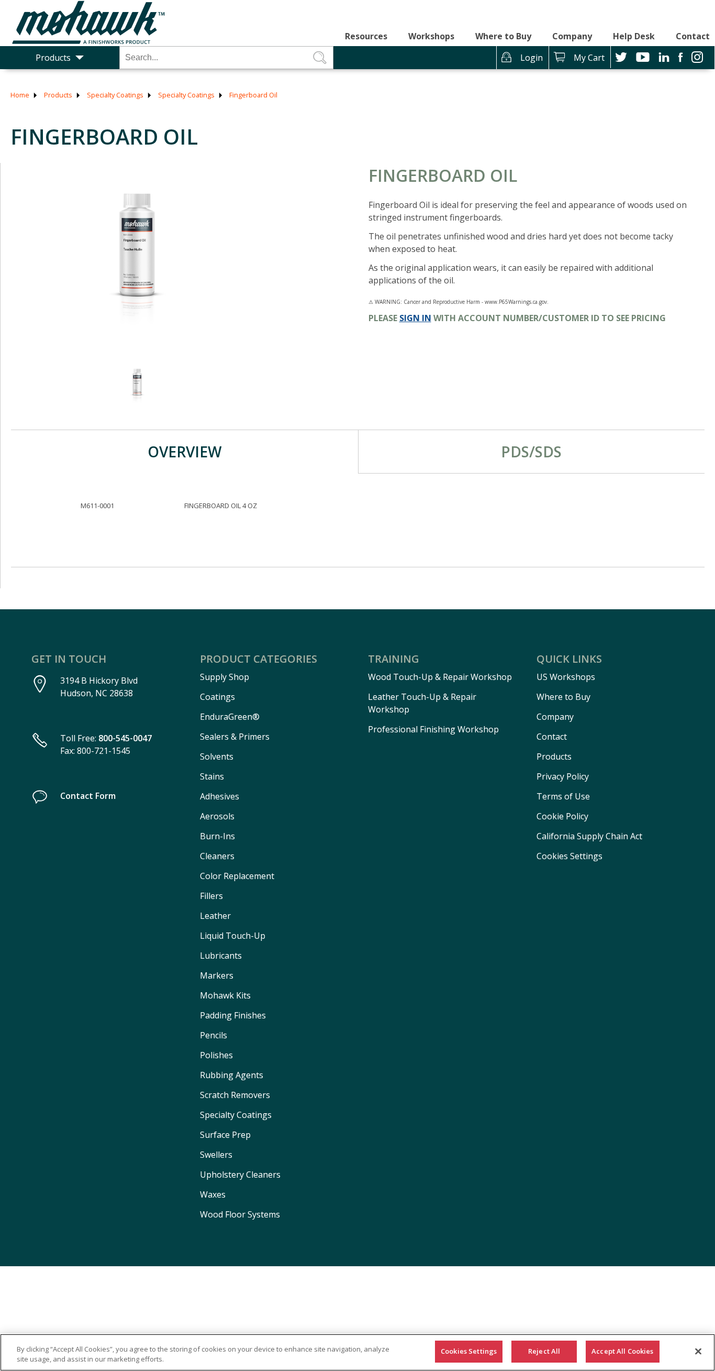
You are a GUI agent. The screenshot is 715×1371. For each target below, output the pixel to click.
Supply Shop (224, 677)
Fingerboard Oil (253, 95)
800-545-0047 (125, 738)
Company (572, 36)
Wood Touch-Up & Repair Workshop (440, 677)
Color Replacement (237, 876)
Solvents (216, 756)
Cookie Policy (562, 816)
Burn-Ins (217, 836)
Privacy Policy (563, 776)
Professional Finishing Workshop (433, 729)
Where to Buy (503, 36)
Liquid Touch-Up (232, 935)
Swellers (216, 1154)
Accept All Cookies (622, 1351)
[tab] (184, 451)
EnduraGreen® (230, 716)
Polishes (216, 1055)
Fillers (211, 896)
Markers (216, 975)
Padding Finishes (233, 1015)
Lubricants (221, 955)
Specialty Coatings (115, 95)
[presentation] (184, 451)
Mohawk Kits (225, 995)
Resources (366, 36)
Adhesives (219, 796)
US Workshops (566, 677)
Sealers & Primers (235, 736)
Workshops (431, 36)
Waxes (213, 1194)
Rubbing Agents (231, 1075)
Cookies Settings (569, 856)
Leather (215, 916)
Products (53, 57)
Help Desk (634, 36)
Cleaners (217, 856)
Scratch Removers (235, 1095)
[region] (357, 1352)
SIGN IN (415, 318)
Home (19, 95)
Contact (693, 36)
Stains (212, 776)
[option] (136, 255)
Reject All (544, 1351)
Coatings (217, 697)
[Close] (698, 1351)
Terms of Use (563, 796)
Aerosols (217, 816)
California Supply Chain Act (589, 836)
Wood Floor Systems (240, 1214)
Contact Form (88, 796)
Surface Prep (225, 1134)
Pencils (213, 1035)
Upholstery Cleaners (240, 1174)
